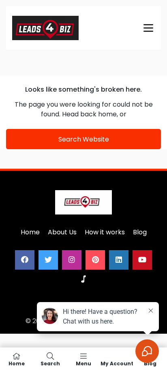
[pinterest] (95, 260)
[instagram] (71, 260)
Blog (140, 232)
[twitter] (48, 260)
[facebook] (24, 260)
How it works (105, 232)
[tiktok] (83, 279)
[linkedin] (118, 260)
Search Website (83, 139)
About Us (62, 232)
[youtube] (142, 260)
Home (30, 232)
